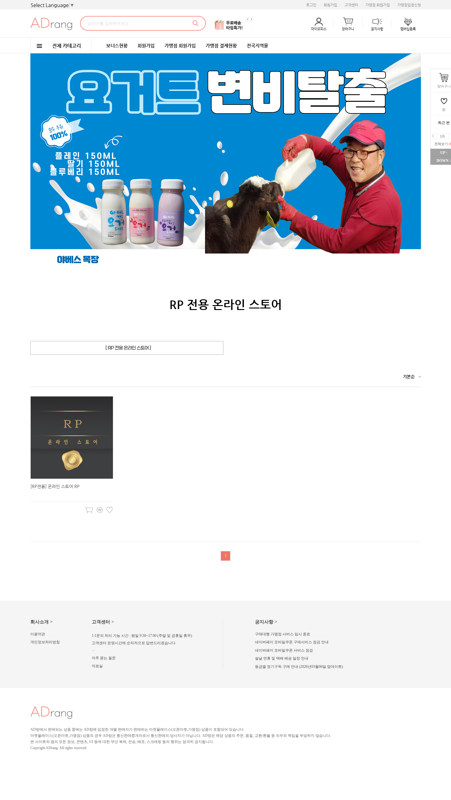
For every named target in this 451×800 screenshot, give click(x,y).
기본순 (409, 376)
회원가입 (330, 5)
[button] (247, 19)
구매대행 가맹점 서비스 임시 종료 (282, 634)
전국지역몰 (257, 45)
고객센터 (351, 5)
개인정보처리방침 (45, 642)
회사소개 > (41, 621)
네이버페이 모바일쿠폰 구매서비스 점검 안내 (292, 642)
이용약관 (37, 634)
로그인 (311, 5)
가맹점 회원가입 (377, 5)
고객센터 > (103, 621)
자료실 (97, 666)
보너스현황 (117, 45)
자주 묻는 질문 (104, 658)
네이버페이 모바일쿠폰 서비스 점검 (284, 650)
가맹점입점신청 (409, 5)
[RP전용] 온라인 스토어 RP (54, 486)
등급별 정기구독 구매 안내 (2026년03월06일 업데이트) (299, 666)
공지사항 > (266, 621)
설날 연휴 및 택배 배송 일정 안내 (281, 658)
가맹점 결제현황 (221, 45)
